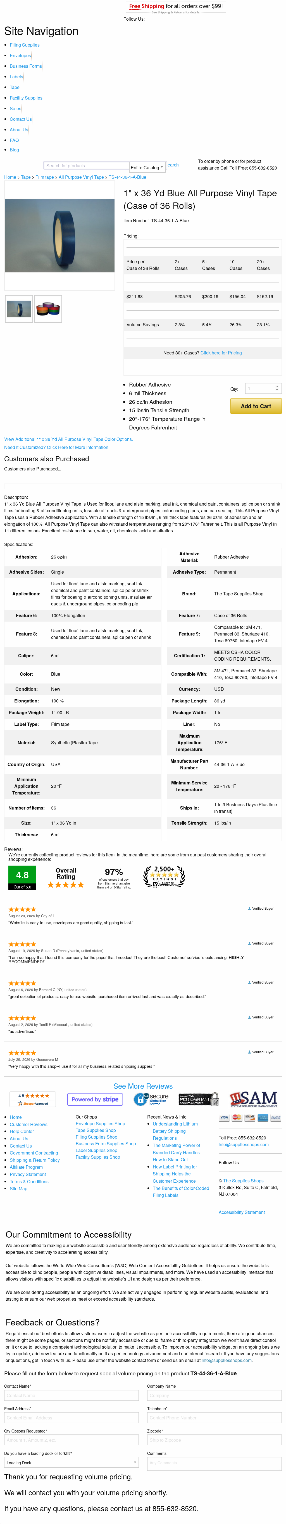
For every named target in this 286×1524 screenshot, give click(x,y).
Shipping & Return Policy (35, 1160)
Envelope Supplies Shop (100, 1123)
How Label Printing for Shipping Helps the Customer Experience (175, 1173)
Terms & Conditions (29, 1181)
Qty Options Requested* (25, 1431)
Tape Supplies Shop (96, 1130)
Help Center (22, 1131)
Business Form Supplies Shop (106, 1143)
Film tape (44, 177)
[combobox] (66, 165)
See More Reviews (143, 1086)
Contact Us (21, 119)
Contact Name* (17, 1386)
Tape (15, 87)
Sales (15, 108)
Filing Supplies (25, 45)
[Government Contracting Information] (253, 1098)
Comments (156, 1453)
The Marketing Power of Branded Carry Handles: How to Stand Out (177, 1152)
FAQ (14, 140)
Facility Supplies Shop (98, 1157)
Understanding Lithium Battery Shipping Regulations (175, 1130)
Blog (14, 149)
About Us (19, 129)
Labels (16, 76)
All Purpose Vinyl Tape (81, 177)
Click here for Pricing (221, 352)
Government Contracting (34, 1152)
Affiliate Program (26, 1167)
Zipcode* (155, 1431)
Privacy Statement (28, 1174)
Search (172, 164)
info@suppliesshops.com (244, 1144)
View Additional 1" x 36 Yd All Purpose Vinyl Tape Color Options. (68, 439)
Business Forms (26, 66)
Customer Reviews (28, 1124)
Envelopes (20, 55)
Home (10, 177)
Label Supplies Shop (96, 1150)
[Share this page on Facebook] (260, 221)
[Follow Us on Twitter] (269, 221)
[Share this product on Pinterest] (278, 221)
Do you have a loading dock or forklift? (38, 1453)
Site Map (18, 1188)
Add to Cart (256, 406)
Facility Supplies (26, 98)
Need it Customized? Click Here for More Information (56, 447)
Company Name (161, 1386)
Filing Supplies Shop (96, 1137)
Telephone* (157, 1408)
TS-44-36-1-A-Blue (127, 177)
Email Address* (17, 1408)
